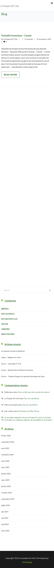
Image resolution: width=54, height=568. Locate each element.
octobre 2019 (6, 493)
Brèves (5, 309)
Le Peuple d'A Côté (10, 39)
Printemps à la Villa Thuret (28, 411)
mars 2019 (5, 531)
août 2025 (5, 448)
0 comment (29, 39)
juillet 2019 (5, 505)
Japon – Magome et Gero (11, 357)
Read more (10, 74)
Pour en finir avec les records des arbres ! (34, 392)
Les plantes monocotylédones (13, 351)
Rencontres (8, 334)
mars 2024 (5, 461)
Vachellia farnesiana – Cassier (16, 35)
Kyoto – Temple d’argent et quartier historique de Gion (23, 376)
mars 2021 (5, 467)
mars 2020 (5, 480)
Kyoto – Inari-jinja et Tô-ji (11, 364)
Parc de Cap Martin (31, 398)
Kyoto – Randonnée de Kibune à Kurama (17, 370)
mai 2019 (4, 518)
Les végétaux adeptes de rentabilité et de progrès (32, 420)
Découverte (8, 314)
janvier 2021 (6, 474)
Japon (4, 324)
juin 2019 (4, 512)
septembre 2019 (7, 499)
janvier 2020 (6, 486)
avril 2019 (5, 524)
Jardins (5, 329)
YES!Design (27, 562)
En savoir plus (9, 319)
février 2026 (6, 435)
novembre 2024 (7, 455)
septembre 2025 (7, 442)
